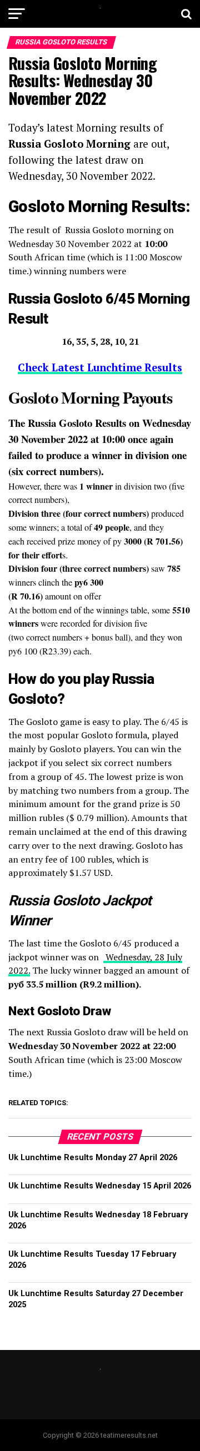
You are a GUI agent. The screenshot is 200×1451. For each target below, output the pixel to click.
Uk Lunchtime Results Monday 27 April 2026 (92, 1157)
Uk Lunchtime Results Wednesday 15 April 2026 (99, 1186)
